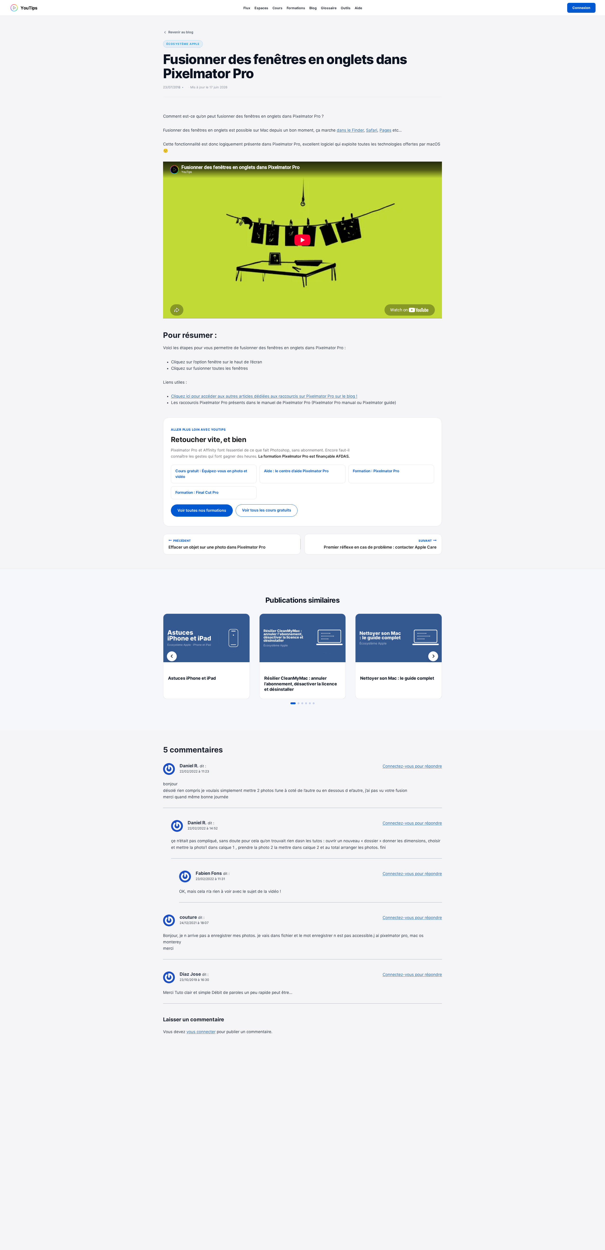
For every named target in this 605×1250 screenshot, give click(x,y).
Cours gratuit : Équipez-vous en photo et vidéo (211, 474)
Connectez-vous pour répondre (412, 766)
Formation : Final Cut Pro (196, 492)
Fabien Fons (209, 873)
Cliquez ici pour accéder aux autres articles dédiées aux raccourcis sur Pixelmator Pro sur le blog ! (264, 396)
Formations (296, 8)
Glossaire (329, 8)
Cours (277, 8)
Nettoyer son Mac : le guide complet (397, 678)
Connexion (581, 8)
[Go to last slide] (172, 656)
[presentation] (206, 642)
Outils (345, 8)
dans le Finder (350, 130)
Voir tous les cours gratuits (266, 510)
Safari (371, 130)
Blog (313, 8)
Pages (385, 130)
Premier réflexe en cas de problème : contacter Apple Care (380, 544)
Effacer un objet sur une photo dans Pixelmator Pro (217, 544)
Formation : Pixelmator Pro (376, 471)
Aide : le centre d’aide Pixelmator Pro (296, 471)
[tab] (293, 703)
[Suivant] (433, 656)
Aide (358, 8)
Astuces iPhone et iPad (192, 678)
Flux (246, 8)
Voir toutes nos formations (201, 510)
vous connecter (201, 1031)
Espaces (261, 8)
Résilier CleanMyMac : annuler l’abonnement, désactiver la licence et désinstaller (300, 684)
